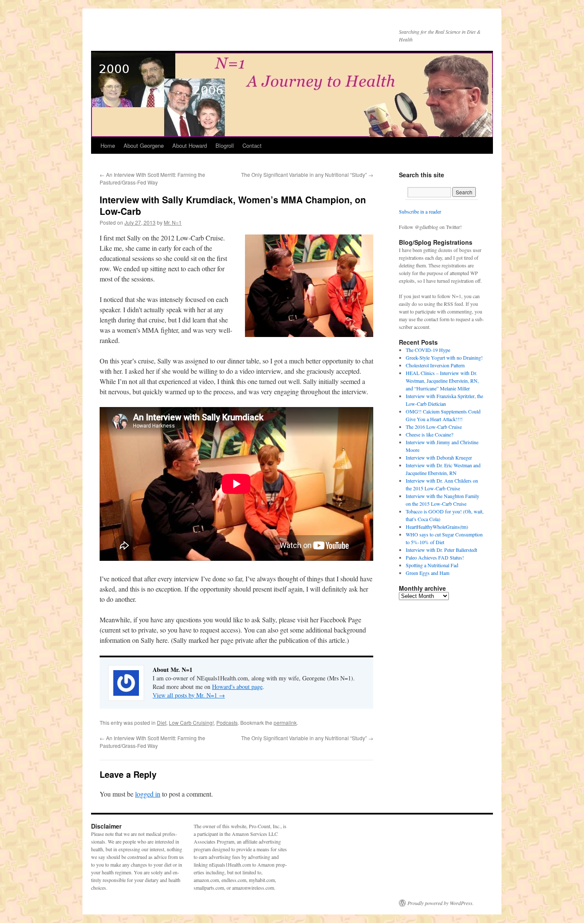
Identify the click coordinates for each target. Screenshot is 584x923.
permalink (285, 722)
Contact (252, 145)
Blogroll (224, 145)
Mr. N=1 (173, 222)
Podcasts (227, 722)
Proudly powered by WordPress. (440, 903)
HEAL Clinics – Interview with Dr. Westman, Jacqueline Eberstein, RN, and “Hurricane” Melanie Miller (442, 380)
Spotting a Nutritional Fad (432, 565)
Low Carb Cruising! (191, 722)
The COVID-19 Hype (428, 349)
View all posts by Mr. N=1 (189, 695)
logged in (147, 793)
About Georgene (144, 145)
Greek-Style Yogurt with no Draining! (444, 357)
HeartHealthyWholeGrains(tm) (437, 526)
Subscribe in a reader (420, 211)
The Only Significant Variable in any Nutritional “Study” (307, 174)
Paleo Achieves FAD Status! (435, 557)
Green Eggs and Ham (427, 572)
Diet (161, 722)
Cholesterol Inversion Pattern (435, 365)
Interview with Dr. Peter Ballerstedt (441, 549)
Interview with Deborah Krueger (439, 457)
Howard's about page (237, 687)
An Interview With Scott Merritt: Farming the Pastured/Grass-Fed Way (152, 178)
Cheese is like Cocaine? (429, 434)
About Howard (189, 145)
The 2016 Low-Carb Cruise (434, 426)
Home (107, 145)
